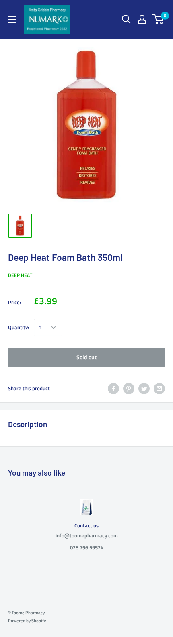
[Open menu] (12, 19)
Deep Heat (20, 275)
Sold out (86, 357)
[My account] (142, 19)
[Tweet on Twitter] (144, 388)
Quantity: (18, 327)
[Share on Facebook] (113, 388)
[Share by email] (159, 388)
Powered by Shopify (27, 620)
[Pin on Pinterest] (128, 388)
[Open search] (126, 19)
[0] (158, 19)
